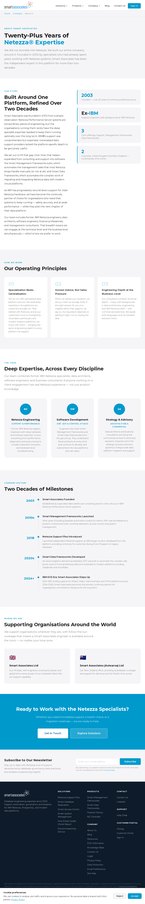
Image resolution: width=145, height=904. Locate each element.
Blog (107, 6)
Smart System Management (65, 815)
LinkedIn (121, 802)
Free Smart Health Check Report (67, 823)
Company (93, 6)
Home (7, 13)
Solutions (60, 6)
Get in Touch (52, 733)
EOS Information (95, 843)
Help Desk (122, 815)
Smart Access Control (68, 809)
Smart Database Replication (66, 803)
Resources (92, 839)
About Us (91, 830)
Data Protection (95, 864)
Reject (120, 896)
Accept (134, 896)
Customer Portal (125, 833)
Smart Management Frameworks (97, 799)
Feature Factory (95, 812)
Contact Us (119, 6)
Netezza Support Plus (69, 797)
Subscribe (130, 761)
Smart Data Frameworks (93, 806)
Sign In (134, 6)
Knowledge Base (95, 847)
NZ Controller (94, 816)
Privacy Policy (109, 770)
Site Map (91, 873)
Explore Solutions (88, 733)
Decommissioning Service (67, 830)
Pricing (120, 829)
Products (76, 6)
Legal (90, 856)
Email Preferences (96, 869)
